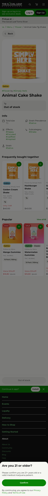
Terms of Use (19, 493)
